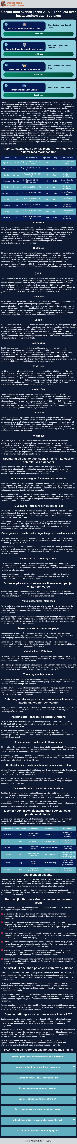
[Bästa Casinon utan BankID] (24, 87)
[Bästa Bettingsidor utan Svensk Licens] (24, 46)
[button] (73, 970)
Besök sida (38, 34)
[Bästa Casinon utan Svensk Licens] (24, 26)
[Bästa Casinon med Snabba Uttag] (24, 66)
